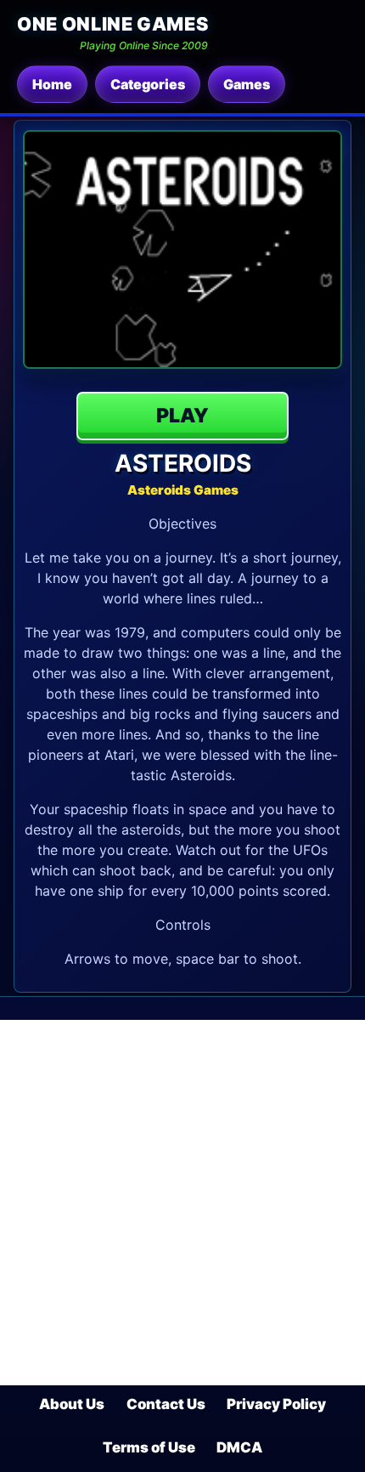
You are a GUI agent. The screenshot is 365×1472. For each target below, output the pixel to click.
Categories (147, 84)
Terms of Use (149, 1447)
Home (52, 84)
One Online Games (112, 24)
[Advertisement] (182, 1202)
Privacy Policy (276, 1404)
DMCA (239, 1447)
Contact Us (165, 1404)
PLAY (182, 415)
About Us (71, 1404)
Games (246, 84)
